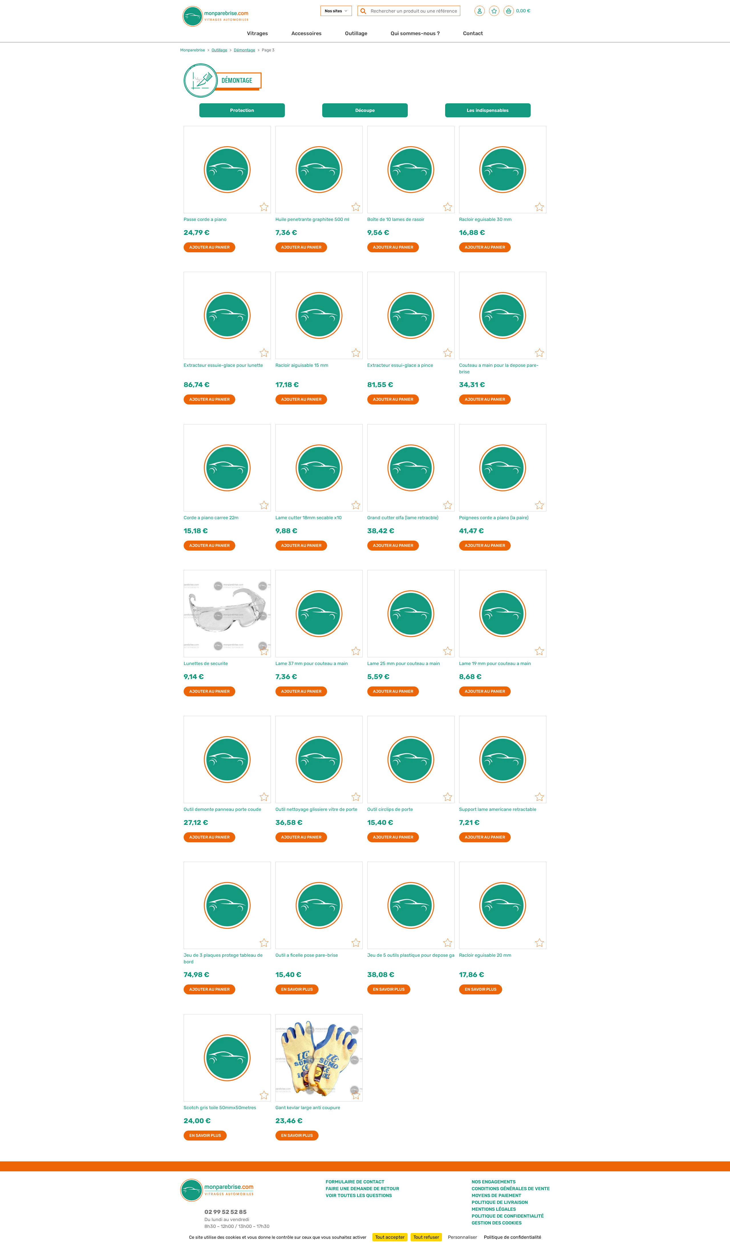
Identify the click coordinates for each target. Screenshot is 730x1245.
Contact (473, 33)
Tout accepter (390, 1237)
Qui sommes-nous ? (415, 33)
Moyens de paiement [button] (496, 1195)
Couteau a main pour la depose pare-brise (499, 368)
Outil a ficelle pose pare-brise (306, 955)
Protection (242, 110)
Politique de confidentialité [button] (508, 1216)
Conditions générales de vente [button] (511, 1188)
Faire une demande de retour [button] (362, 1188)
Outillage (356, 33)
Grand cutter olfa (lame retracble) (402, 517)
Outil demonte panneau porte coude (222, 809)
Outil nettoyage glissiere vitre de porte (316, 809)
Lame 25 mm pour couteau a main (403, 663)
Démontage (244, 50)
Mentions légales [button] (494, 1209)
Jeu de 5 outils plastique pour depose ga (411, 955)
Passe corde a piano (205, 219)
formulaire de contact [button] (355, 1181)
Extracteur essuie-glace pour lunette (223, 365)
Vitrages (257, 33)
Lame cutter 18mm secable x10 (308, 517)
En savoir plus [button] (297, 989)
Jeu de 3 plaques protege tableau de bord (223, 958)
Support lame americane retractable (497, 809)
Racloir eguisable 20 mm (485, 955)
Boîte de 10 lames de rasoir (395, 219)
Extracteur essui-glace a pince (400, 365)
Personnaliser (462, 1237)
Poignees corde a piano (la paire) (493, 517)
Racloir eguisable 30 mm (485, 219)
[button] (479, 11)
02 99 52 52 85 (225, 1211)
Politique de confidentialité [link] (512, 1237)
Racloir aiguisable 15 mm (301, 365)
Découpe (365, 110)
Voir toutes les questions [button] (359, 1195)
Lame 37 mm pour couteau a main (311, 663)
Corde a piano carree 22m (211, 517)
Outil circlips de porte (390, 809)
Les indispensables (488, 110)
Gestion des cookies (497, 1223)
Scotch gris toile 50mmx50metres (220, 1107)
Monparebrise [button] (192, 50)
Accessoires (306, 33)
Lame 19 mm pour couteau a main (495, 663)
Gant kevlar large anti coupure (307, 1107)
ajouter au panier (209, 247)
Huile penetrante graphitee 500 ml (312, 219)
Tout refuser (426, 1237)
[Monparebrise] (215, 16)
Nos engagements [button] (494, 1181)
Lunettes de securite (206, 663)
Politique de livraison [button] (500, 1202)
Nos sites (333, 11)
